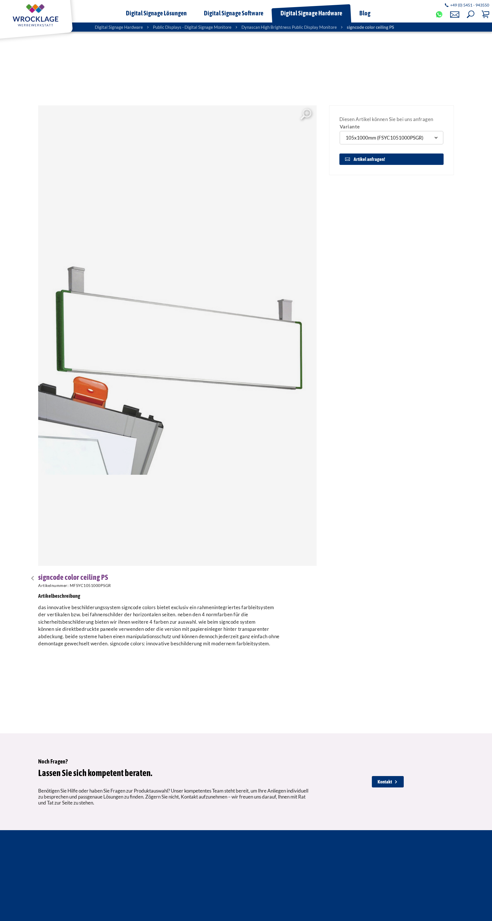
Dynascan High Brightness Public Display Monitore (289, 27)
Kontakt (385, 782)
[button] (470, 14)
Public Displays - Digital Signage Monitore (192, 27)
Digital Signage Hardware (119, 27)
